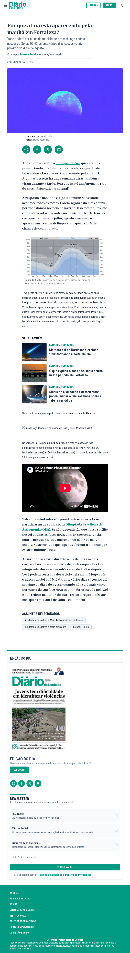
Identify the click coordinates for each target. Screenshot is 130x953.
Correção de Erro (20, 932)
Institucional (18, 915)
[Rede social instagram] (13, 783)
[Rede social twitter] (29, 783)
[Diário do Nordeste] (17, 5)
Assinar (19, 769)
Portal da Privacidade (22, 927)
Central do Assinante (22, 910)
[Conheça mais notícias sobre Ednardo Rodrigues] (34, 352)
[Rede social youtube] (38, 783)
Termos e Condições (50, 874)
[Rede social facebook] (21, 783)
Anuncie (14, 893)
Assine (13, 904)
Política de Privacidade (78, 874)
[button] (5, 5)
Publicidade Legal (20, 898)
